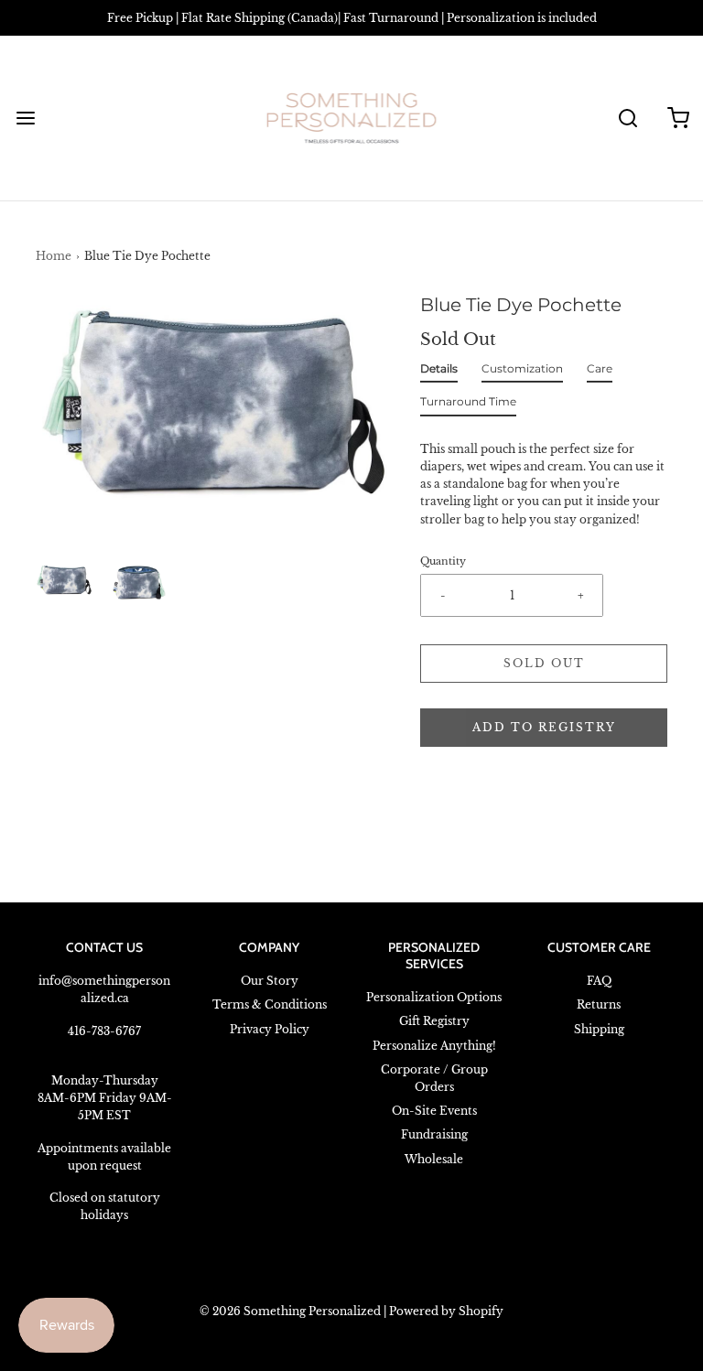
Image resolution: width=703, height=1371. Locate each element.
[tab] (439, 372)
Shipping (599, 1029)
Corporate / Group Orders (434, 1078)
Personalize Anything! (434, 1046)
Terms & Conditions (269, 1004)
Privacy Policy (269, 1029)
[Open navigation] (25, 118)
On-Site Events (434, 1110)
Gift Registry (434, 1021)
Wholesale (434, 1159)
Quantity (443, 561)
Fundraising (434, 1134)
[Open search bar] (627, 118)
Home (53, 256)
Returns (599, 1004)
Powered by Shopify (446, 1311)
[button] (64, 581)
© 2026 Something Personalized (290, 1311)
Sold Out (544, 663)
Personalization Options (434, 997)
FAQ (599, 981)
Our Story (269, 981)
